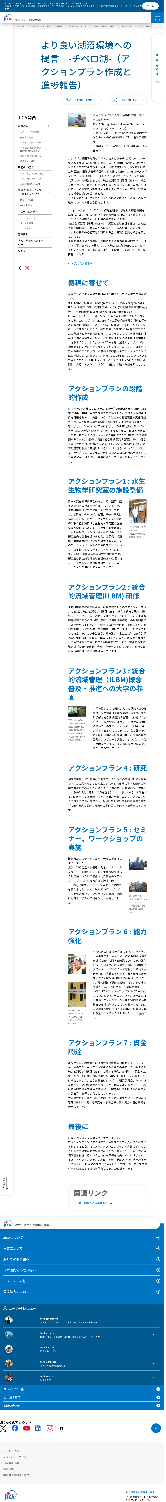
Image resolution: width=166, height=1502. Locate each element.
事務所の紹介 (25, 167)
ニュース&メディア (29, 211)
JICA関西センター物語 (30, 178)
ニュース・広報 (14, 1280)
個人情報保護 (11, 1463)
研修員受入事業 (27, 160)
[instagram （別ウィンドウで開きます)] (50, 1428)
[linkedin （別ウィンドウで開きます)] (38, 1428)
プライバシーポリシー (66, 6)
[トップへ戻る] (156, 1428)
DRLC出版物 (26, 205)
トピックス (25, 227)
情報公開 (8, 1469)
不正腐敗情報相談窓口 (16, 1475)
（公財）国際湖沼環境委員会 (90, 1203)
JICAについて (13, 1237)
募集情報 (23, 234)
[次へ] (160, 26)
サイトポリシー (12, 1451)
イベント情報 (26, 222)
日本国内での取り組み (19, 1270)
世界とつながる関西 (29, 132)
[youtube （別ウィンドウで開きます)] (26, 1428)
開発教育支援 (26, 137)
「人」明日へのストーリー (31, 242)
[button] (81, 100)
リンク (22, 251)
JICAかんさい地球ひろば (31, 173)
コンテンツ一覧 (13, 1389)
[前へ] (155, 26)
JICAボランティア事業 (30, 142)
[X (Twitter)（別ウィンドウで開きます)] (3, 1428)
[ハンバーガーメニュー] (157, 16)
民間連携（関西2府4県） (32, 155)
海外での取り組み (16, 1259)
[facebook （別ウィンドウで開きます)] (15, 1428)
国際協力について (16, 1291)
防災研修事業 (26, 200)
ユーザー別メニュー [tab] (22, 1308)
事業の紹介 (24, 126)
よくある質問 (12, 1397)
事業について (13, 1248)
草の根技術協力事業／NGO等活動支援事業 (30, 149)
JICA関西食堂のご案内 (30, 183)
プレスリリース (27, 217)
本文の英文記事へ (82, 263)
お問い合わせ (12, 1405)
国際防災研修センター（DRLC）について (31, 192)
